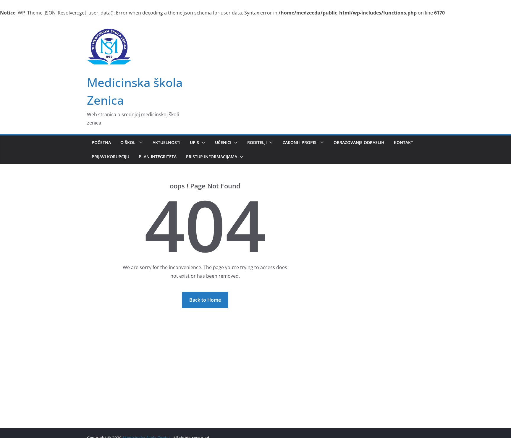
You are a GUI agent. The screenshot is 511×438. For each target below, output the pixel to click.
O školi (128, 142)
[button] (140, 142)
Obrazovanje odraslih (359, 142)
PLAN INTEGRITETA (158, 156)
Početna (101, 142)
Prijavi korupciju (110, 156)
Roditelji (257, 142)
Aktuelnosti (166, 142)
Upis (194, 142)
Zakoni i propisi (300, 142)
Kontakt (403, 142)
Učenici (223, 142)
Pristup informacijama (211, 156)
